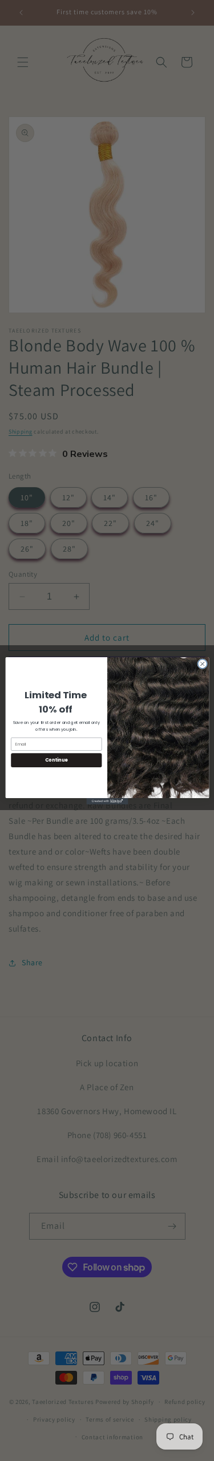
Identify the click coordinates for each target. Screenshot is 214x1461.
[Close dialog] (202, 663)
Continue (56, 759)
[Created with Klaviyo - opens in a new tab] (107, 801)
